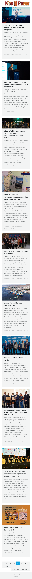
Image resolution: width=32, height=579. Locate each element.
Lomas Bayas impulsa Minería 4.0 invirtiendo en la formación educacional (15, 412)
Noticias (12, 228)
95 (7, 566)
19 (25, 563)
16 (14, 563)
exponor (26, 54)
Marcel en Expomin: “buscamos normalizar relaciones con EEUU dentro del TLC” (16, 84)
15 (10, 563)
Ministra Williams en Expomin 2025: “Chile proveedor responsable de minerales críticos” (15, 134)
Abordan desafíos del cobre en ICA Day (15, 359)
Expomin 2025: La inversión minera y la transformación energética (14, 27)
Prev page (16, 569)
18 (21, 563)
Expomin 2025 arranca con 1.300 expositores (16, 252)
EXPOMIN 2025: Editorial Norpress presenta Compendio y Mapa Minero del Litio (16, 197)
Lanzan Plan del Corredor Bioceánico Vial (13, 304)
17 (17, 563)
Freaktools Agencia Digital (14, 574)
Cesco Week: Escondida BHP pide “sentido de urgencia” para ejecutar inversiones (15, 473)
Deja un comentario (17, 54)
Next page (24, 569)
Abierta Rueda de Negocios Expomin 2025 (14, 529)
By (8, 56)
